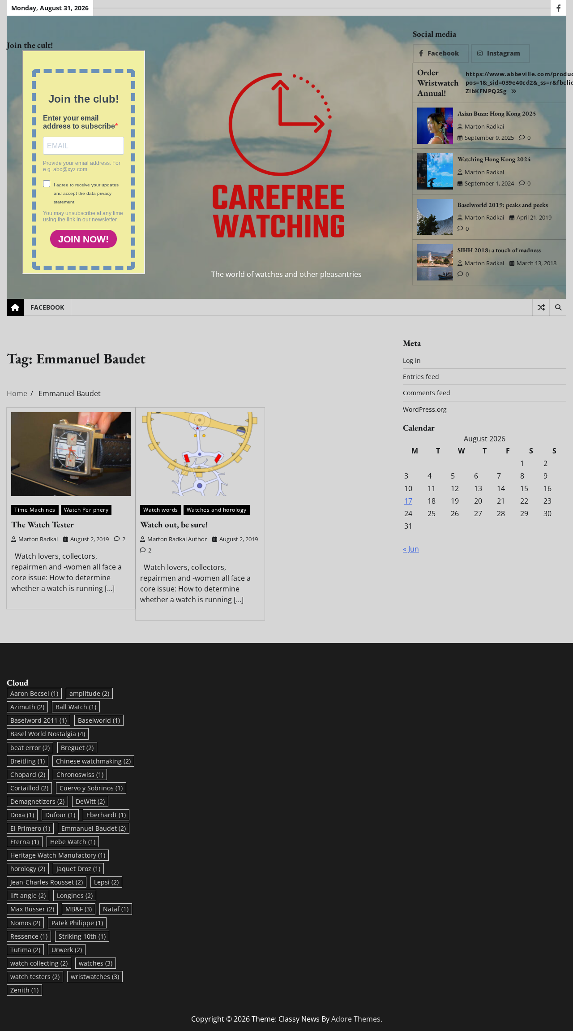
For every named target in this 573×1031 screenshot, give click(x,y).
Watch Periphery (86, 509)
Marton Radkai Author (177, 539)
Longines (75, 895)
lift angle (28, 895)
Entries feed (421, 376)
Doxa (22, 815)
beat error (30, 747)
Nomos (25, 923)
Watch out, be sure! (174, 524)
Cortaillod (29, 788)
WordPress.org (425, 409)
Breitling (27, 761)
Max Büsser (32, 909)
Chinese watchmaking (93, 761)
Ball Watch (76, 707)
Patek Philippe (77, 923)
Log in (412, 360)
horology (27, 868)
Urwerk (66, 949)
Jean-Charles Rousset (46, 882)
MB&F (78, 909)
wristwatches (95, 976)
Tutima (25, 949)
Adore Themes (356, 1019)
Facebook (47, 307)
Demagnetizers (37, 801)
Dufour (60, 815)
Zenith (24, 990)
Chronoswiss (79, 774)
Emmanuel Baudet (93, 828)
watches (95, 963)
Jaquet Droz (78, 868)
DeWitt (90, 801)
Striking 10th (82, 936)
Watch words (160, 509)
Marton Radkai (484, 126)
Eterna (24, 841)
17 (408, 501)
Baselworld (99, 720)
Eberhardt (106, 815)
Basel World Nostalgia (47, 733)
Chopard (27, 774)
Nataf (115, 909)
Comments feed (426, 392)
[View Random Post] (541, 307)
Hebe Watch (72, 841)
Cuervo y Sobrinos (91, 788)
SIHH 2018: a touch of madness (499, 250)
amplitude (89, 693)
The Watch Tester (42, 524)
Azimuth (27, 707)
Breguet (77, 747)
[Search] (557, 307)
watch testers (35, 976)
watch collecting (39, 963)
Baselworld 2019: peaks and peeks (503, 205)
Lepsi (106, 882)
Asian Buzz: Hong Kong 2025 (497, 113)
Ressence (28, 936)
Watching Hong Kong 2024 (494, 159)
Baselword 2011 (38, 720)
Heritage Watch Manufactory (57, 855)
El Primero (30, 828)
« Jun (411, 549)
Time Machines (35, 509)
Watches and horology (217, 509)
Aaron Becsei (34, 693)
